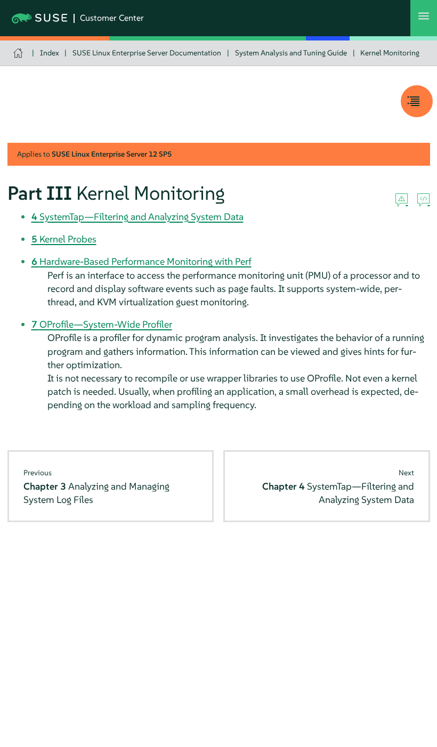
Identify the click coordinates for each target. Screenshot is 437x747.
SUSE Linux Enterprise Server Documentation (146, 53)
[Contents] (417, 101)
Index (49, 53)
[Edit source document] (423, 200)
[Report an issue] (401, 200)
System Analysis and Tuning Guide (291, 53)
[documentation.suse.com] (19, 53)
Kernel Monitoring (389, 53)
